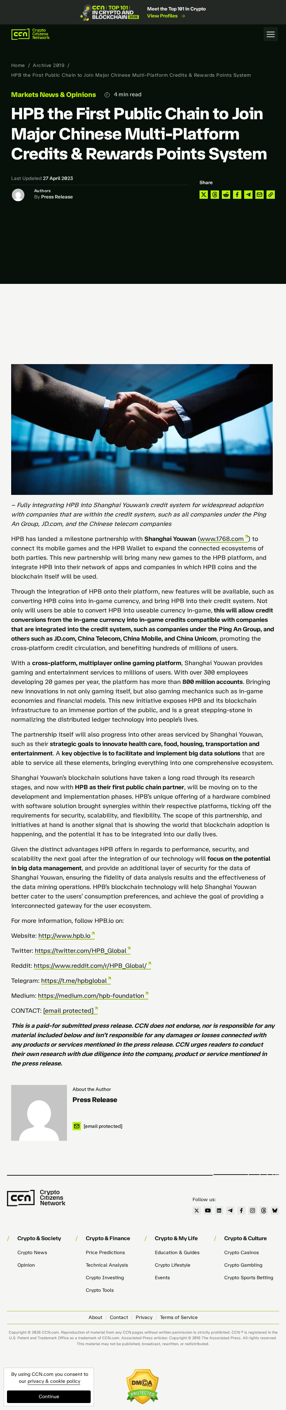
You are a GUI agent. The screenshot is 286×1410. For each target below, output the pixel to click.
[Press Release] (39, 1113)
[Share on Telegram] (248, 194)
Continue (49, 1397)
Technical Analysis (107, 1265)
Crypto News (32, 1253)
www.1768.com (222, 539)
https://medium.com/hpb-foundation (91, 996)
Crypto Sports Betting (248, 1278)
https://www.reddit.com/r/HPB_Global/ (90, 966)
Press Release (57, 197)
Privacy (144, 1317)
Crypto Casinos (241, 1253)
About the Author (92, 1089)
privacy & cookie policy (54, 1381)
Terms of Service (179, 1317)
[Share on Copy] (270, 194)
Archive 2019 (49, 65)
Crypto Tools (100, 1290)
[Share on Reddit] (226, 194)
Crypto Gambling (243, 1265)
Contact (119, 1317)
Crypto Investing (105, 1278)
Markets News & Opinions (53, 94)
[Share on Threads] (215, 194)
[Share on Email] (259, 194)
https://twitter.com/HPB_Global (80, 951)
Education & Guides (177, 1253)
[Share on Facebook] (237, 194)
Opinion (26, 1265)
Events (162, 1278)
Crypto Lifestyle (172, 1265)
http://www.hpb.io (64, 936)
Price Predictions (105, 1253)
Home (18, 65)
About (95, 1317)
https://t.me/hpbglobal (74, 981)
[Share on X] (204, 194)
